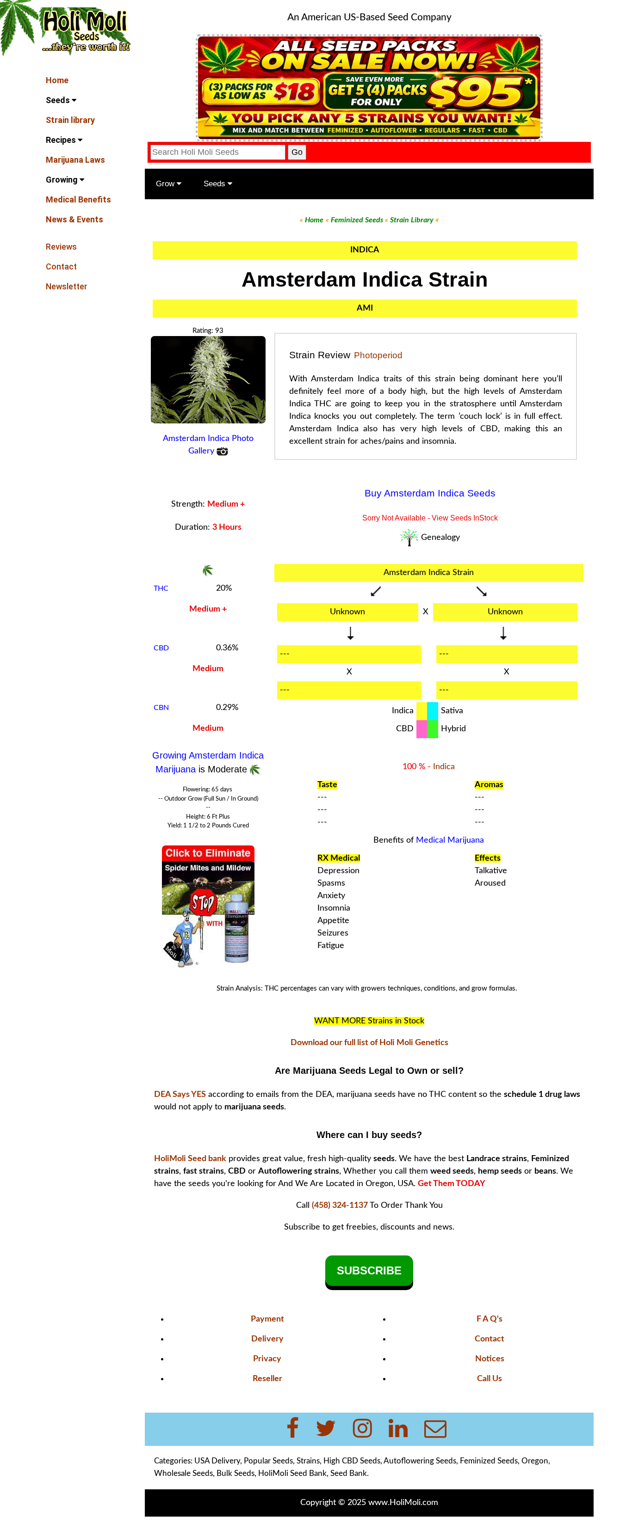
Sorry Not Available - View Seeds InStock (430, 518)
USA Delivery (217, 1461)
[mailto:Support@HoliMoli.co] (438, 1429)
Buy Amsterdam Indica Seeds (430, 493)
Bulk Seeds (235, 1473)
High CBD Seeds (351, 1461)
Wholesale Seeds (183, 1473)
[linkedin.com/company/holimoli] (404, 1429)
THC (161, 588)
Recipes (62, 140)
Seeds (59, 100)
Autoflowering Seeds (420, 1461)
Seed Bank (348, 1473)
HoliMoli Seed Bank (292, 1473)
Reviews (61, 246)
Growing (63, 179)
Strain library (70, 120)
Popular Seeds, (269, 1461)
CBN (161, 707)
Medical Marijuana (450, 840)
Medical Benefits (78, 199)
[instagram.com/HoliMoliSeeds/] (368, 1429)
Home (57, 80)
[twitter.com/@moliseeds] (331, 1429)
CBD (161, 648)
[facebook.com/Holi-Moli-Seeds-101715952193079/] (298, 1429)
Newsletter (66, 286)
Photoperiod (378, 355)
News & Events (74, 219)
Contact (61, 266)
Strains (308, 1461)
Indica (444, 767)
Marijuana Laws (75, 160)
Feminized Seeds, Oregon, (505, 1461)
